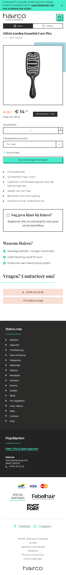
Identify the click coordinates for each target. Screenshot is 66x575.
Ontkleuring (16, 350)
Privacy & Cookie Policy (33, 555)
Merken (14, 340)
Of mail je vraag (33, 300)
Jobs (12, 411)
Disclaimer (33, 551)
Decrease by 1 (60, 132)
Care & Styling (17, 355)
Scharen (14, 381)
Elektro (14, 370)
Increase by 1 (60, 129)
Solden (14, 391)
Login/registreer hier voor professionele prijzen (28, 7)
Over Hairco (16, 406)
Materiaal (15, 365)
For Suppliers (17, 401)
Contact (14, 416)
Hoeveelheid (9, 125)
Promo (13, 386)
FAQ (12, 421)
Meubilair (15, 376)
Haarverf (14, 345)
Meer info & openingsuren (22, 448)
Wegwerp (15, 360)
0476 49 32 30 (35, 292)
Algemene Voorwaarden (33, 547)
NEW (12, 396)
